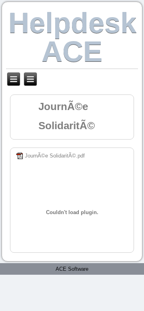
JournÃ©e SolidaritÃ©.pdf (55, 156)
